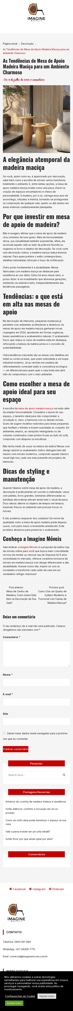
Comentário (11, 637)
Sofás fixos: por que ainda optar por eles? (29, 838)
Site (5, 713)
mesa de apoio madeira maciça (35, 408)
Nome (8, 674)
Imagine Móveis (29, 547)
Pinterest (57, 889)
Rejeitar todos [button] (47, 996)
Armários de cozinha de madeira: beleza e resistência (36, 801)
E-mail (8, 694)
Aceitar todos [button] (14, 1003)
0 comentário (37, 80)
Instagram (38, 889)
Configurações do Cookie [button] (20, 996)
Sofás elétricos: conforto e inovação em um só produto (32, 810)
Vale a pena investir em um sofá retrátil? (28, 831)
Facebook (19, 889)
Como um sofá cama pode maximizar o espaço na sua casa (36, 822)
